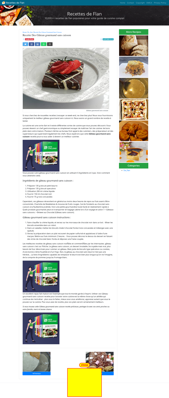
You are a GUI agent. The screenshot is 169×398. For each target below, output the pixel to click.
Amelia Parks (29, 39)
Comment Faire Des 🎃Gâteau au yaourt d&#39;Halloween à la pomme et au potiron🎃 (131, 130)
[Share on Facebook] (31, 44)
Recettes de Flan (14, 2)
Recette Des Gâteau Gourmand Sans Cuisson (48, 32)
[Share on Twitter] (25, 44)
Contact (130, 3)
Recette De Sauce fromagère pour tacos (36, 361)
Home (122, 3)
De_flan (30, 32)
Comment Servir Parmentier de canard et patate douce (133, 66)
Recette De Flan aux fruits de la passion (133, 151)
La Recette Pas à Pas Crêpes (100, 361)
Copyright (140, 3)
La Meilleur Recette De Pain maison (132, 45)
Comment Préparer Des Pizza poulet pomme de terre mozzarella (133, 109)
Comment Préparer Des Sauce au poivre (131, 87)
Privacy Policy (160, 3)
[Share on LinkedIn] (37, 44)
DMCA (149, 3)
